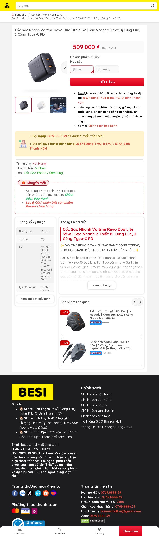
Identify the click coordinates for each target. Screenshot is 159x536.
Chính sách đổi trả (94, 405)
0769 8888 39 (40, 449)
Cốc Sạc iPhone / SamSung (47, 14)
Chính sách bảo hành (96, 394)
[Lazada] (53, 493)
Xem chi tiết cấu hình (35, 299)
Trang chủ (20, 14)
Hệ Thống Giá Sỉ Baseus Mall (101, 421)
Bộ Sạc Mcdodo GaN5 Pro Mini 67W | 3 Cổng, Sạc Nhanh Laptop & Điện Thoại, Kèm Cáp (110, 345)
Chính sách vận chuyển (97, 410)
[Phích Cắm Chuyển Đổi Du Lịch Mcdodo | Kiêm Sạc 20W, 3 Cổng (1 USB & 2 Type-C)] (75, 321)
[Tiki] (38, 493)
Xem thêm (100, 285)
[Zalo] (22, 493)
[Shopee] (46, 493)
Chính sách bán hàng (96, 400)
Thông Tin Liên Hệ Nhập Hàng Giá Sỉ (106, 427)
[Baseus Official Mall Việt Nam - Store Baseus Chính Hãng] (7, 6)
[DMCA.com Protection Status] (93, 520)
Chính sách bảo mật (95, 416)
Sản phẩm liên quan (74, 302)
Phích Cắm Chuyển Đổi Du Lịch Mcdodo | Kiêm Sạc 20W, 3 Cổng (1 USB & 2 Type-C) (111, 314)
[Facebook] (15, 493)
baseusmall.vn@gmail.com (40, 444)
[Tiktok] (30, 493)
